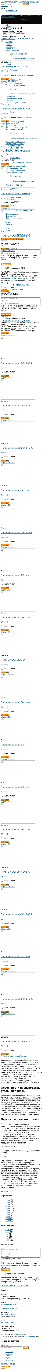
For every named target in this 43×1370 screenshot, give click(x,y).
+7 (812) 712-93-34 (9, 1322)
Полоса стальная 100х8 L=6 (15, 236)
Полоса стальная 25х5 (12, 744)
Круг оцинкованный (14, 146)
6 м (7, 1238)
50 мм (8, 1208)
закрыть (4, 1191)
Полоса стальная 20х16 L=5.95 (17, 448)
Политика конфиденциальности (14, 1286)
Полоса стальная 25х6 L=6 (15, 787)
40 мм (8, 1206)
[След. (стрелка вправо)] (4, 1368)
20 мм (8, 1200)
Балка (8, 62)
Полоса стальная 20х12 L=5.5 (16, 363)
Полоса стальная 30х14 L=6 (15, 956)
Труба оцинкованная (14, 148)
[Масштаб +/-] (9, 1366)
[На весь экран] (6, 1366)
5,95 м (8, 1230)
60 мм (8, 1210)
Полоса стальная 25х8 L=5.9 (16, 829)
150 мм (9, 1221)
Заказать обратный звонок (12, 239)
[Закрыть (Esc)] (2, 1366)
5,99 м (8, 1232)
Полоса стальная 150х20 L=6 (16, 278)
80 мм (8, 1215)
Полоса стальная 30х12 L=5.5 (16, 914)
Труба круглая (12, 199)
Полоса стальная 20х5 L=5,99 (16, 532)
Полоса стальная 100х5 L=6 (15, 151)
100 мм (9, 1219)
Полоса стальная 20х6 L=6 (15, 575)
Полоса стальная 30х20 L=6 (15, 1041)
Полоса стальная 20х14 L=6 (15, 405)
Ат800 (8, 29)
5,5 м (8, 1234)
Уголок (8, 64)
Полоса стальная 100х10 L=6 (16, 66)
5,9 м (8, 1236)
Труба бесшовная (13, 79)
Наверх (12, 1364)
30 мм (8, 1204)
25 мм (8, 1202)
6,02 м (8, 1240)
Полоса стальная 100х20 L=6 (16, 109)
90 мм (8, 1217)
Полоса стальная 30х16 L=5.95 (17, 999)
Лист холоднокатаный (15, 121)
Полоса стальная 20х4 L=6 (15, 490)
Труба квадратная (13, 197)
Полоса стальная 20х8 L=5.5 (16, 617)
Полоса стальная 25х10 (13, 660)
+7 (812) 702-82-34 (9, 1314)
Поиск (26, 4)
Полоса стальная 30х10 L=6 (15, 872)
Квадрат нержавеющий (15, 166)
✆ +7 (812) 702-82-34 (21, 285)
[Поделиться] (4, 1366)
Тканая (8, 105)
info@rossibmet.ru (8, 1305)
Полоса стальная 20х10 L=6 (15, 320)
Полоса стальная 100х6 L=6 (15, 193)
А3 (7, 25)
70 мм (8, 1212)
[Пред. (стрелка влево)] (2, 1368)
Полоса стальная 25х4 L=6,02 (16, 702)
